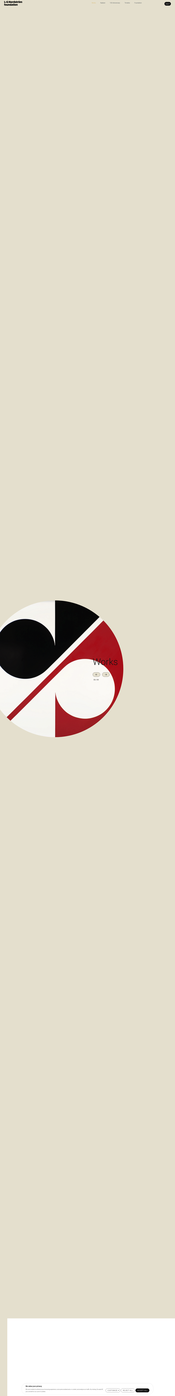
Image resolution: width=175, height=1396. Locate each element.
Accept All (142, 1390)
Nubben (102, 3)
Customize (112, 1390)
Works (94, 3)
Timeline (127, 3)
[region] (87, 1389)
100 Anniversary (115, 3)
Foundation (138, 3)
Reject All (128, 1390)
